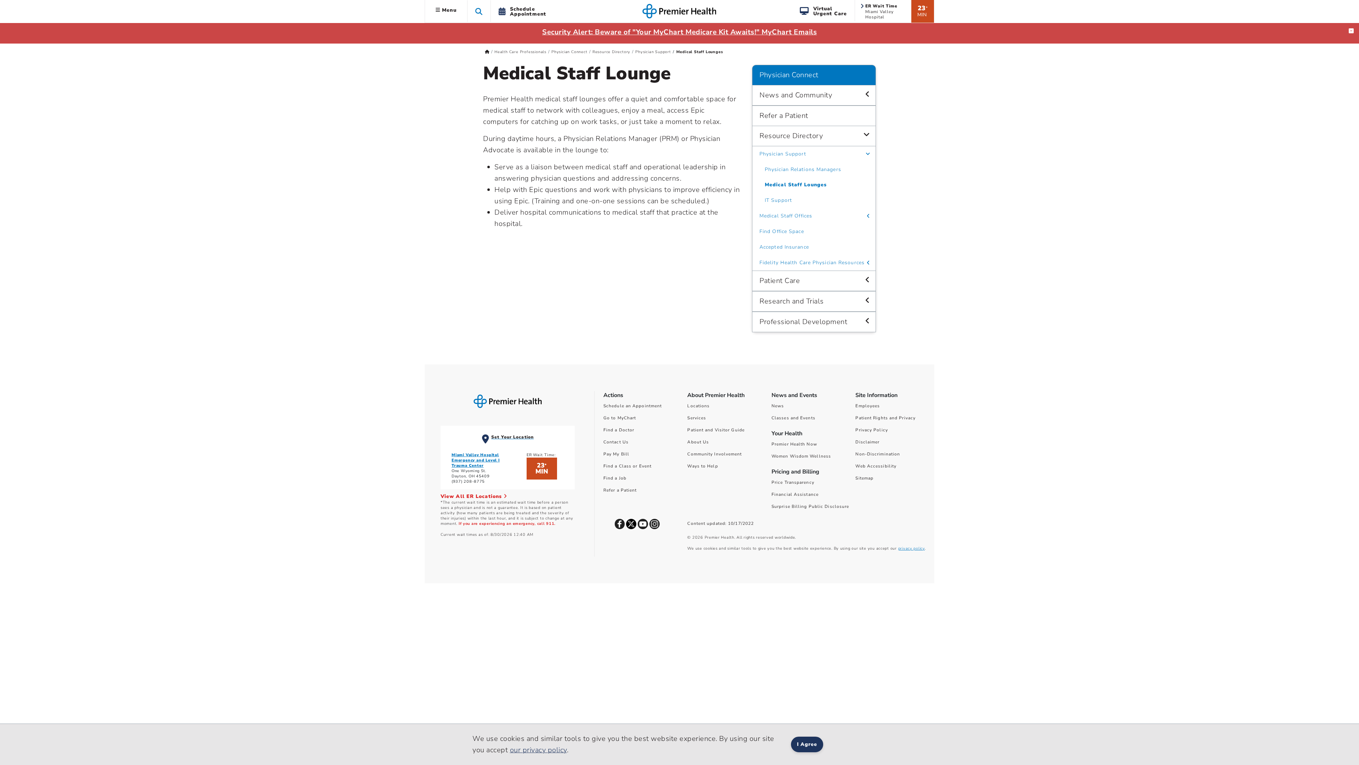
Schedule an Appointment (632, 406)
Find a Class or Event (627, 466)
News (778, 406)
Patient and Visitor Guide (716, 430)
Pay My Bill (616, 454)
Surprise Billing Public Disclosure (810, 506)
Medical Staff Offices (785, 215)
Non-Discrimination (877, 454)
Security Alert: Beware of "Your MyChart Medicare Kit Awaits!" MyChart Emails (679, 32)
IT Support (778, 200)
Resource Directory (611, 52)
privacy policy (911, 548)
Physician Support (653, 52)
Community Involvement (714, 454)
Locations (698, 406)
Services (696, 418)
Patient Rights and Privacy (885, 418)
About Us (698, 442)
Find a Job (614, 478)
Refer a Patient (783, 115)
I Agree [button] (807, 744)
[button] (479, 11)
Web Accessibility (875, 466)
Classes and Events (793, 418)
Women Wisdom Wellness (801, 456)
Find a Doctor (618, 430)
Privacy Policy (871, 430)
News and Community (795, 95)
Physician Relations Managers (803, 169)
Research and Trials (791, 301)
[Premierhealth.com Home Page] (487, 52)
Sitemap (864, 478)
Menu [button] (448, 10)
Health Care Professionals (520, 52)
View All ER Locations (472, 496)
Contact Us (616, 442)
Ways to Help (702, 466)
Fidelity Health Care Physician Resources (812, 262)
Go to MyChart (619, 418)
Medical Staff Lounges (796, 184)
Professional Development (803, 322)
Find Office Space (781, 231)
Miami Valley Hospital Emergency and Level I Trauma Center (476, 460)
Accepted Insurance (784, 247)
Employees (867, 406)
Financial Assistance (795, 494)
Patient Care (779, 280)
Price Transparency (793, 482)
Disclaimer (867, 442)
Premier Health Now (794, 444)
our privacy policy (538, 750)
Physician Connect (569, 52)
